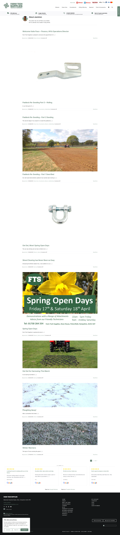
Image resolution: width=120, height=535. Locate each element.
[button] (112, 7)
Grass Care (36, 109)
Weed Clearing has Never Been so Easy (38, 260)
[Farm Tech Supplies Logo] (13, 3)
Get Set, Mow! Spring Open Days (35, 245)
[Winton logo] (79, 2)
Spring (39, 252)
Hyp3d (9, 532)
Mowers (46, 123)
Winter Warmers (29, 448)
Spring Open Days (29, 329)
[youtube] (10, 506)
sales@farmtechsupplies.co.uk (11, 504)
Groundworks (41, 109)
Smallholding (47, 109)
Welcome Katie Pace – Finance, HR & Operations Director (45, 31)
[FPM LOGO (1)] (95, 2)
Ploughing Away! (29, 410)
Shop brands (72, 2)
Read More (95, 38)
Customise (8, 529)
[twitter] (6, 506)
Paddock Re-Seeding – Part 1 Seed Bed (38, 174)
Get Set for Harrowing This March (36, 371)
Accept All (24, 529)
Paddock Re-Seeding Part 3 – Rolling (37, 102)
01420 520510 (7, 502)
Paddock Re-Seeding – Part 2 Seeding (37, 117)
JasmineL (26, 38)
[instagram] (8, 506)
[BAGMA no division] (8, 513)
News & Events (37, 38)
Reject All (16, 529)
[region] (16, 525)
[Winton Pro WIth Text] (87, 2)
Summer (42, 335)
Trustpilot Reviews (70, 489)
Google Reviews (54, 489)
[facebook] (4, 506)
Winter (35, 416)
